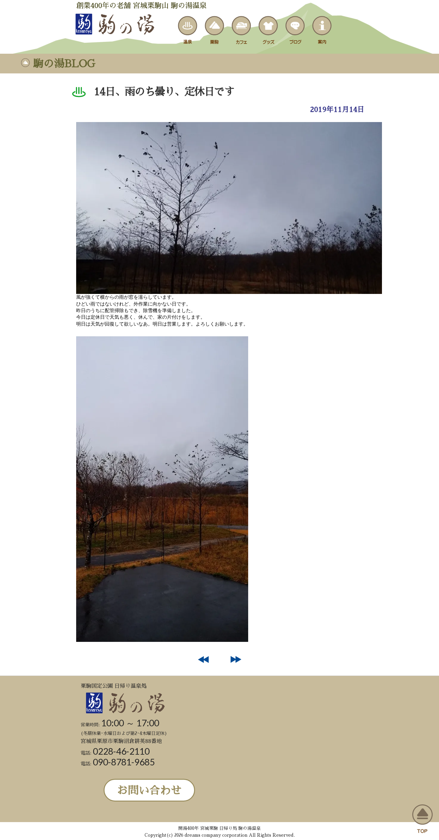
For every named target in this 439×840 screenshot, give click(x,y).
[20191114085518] (229, 292)
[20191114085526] (162, 640)
